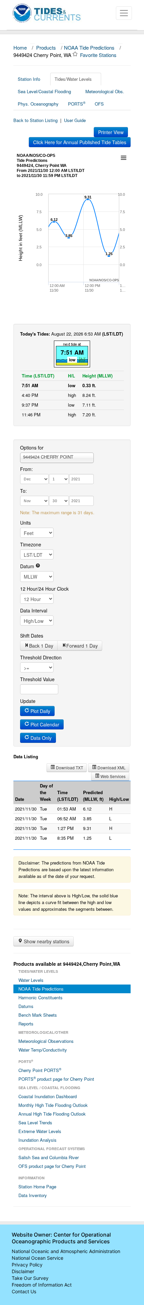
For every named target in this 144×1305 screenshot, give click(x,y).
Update (27, 701)
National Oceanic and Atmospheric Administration (66, 1251)
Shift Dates (31, 635)
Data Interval (33, 610)
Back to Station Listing (35, 120)
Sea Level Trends (35, 1122)
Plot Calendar (44, 724)
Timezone (30, 544)
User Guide (75, 120)
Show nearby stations (45, 941)
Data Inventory (32, 1195)
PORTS (76, 103)
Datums (25, 1006)
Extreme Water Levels (39, 1131)
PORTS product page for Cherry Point (56, 1078)
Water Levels (31, 980)
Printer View (111, 132)
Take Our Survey (30, 1278)
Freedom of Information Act (42, 1285)
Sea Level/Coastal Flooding (44, 91)
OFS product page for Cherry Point (52, 1166)
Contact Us (24, 1291)
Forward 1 (82, 645)
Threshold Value (37, 679)
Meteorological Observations (46, 1041)
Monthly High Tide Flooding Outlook (53, 1105)
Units (25, 522)
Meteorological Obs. (104, 91)
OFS (99, 104)
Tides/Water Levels (73, 79)
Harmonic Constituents (40, 997)
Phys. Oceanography (38, 104)
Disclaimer (23, 1271)
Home (20, 47)
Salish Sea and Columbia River (48, 1157)
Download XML (111, 767)
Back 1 (41, 645)
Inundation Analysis (37, 1140)
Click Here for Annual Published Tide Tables (79, 142)
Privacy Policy (27, 1264)
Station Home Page (37, 1186)
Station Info (29, 79)
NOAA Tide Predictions (89, 47)
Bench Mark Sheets (37, 1015)
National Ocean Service (37, 1258)
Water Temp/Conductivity (42, 1050)
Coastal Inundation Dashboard (47, 1096)
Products (46, 47)
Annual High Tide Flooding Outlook (52, 1114)
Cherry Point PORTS (39, 1070)
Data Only (40, 737)
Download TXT (69, 767)
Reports (25, 1023)
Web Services (112, 776)
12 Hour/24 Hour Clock (44, 588)
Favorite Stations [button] (99, 54)
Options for (32, 447)
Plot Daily (39, 711)
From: (26, 469)
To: (23, 490)
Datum (27, 566)
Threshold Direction (41, 657)
